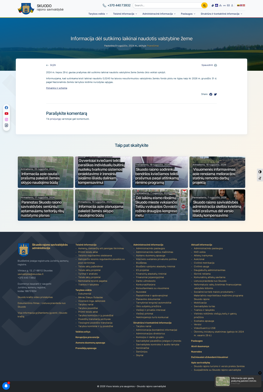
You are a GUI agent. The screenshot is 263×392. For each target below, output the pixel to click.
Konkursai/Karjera (145, 284)
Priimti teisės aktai (88, 252)
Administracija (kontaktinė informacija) (156, 330)
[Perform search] (204, 5)
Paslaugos (187, 13)
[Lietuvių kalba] (238, 5)
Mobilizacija (200, 302)
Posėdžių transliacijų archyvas (94, 319)
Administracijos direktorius (150, 333)
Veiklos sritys (82, 331)
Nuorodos (196, 351)
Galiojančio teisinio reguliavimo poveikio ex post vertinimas (101, 261)
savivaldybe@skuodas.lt (30, 274)
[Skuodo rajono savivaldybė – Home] (26, 8)
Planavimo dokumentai (148, 299)
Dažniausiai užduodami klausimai (209, 357)
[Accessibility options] (224, 5)
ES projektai (142, 270)
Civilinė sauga (201, 266)
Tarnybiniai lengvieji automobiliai (153, 302)
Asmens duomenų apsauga (90, 342)
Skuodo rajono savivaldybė (151, 386)
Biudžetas (141, 262)
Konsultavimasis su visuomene (152, 288)
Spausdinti (207, 65)
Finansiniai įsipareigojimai (150, 277)
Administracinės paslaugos (150, 248)
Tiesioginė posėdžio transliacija (95, 322)
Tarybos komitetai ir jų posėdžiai (95, 326)
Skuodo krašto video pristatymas (35, 297)
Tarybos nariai (85, 304)
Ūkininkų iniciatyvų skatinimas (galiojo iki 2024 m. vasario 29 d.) (219, 333)
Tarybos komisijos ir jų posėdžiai (95, 315)
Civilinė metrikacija (204, 262)
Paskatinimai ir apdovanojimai (152, 295)
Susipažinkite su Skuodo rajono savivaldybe (217, 370)
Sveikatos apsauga (204, 321)
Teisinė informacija (123, 13)
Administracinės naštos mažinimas (154, 252)
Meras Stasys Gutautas (90, 297)
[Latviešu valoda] (244, 5)
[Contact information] (228, 5)
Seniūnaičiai (142, 348)
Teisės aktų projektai (89, 270)
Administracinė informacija (157, 13)
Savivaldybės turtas (204, 306)
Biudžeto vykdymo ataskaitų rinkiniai (155, 266)
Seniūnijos (141, 351)
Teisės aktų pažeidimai (90, 266)
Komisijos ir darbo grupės (150, 337)
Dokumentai (84, 293)
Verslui (197, 324)
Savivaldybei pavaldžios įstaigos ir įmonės (158, 341)
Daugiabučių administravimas (209, 270)
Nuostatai (141, 292)
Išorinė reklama (202, 273)
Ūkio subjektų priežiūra (148, 306)
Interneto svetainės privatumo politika (156, 259)
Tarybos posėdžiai (88, 308)
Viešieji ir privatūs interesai (150, 310)
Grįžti (53, 65)
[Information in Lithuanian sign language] (212, 5)
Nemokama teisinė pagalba (92, 281)
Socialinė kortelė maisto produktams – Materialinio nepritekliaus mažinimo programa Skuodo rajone (218, 296)
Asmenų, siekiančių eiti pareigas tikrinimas (101, 248)
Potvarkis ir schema (56, 88)
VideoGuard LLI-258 (204, 328)
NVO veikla (199, 252)
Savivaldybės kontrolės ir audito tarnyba (157, 344)
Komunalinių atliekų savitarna (209, 277)
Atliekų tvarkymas (203, 255)
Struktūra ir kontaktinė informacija (220, 13)
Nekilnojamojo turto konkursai (152, 317)
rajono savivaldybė (50, 7)
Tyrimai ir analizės (88, 273)
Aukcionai (199, 259)
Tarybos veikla (96, 13)
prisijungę (55, 119)
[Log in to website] (232, 5)
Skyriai (139, 355)
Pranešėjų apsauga (85, 348)
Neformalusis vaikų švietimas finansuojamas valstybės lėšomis (217, 286)
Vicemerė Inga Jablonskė (91, 301)
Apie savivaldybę (200, 362)
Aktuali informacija (201, 244)
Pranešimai (153, 45)
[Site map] (220, 5)
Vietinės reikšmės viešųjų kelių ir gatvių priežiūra (215, 315)
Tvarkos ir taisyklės (88, 284)
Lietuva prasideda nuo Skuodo (210, 281)
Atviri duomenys (200, 346)
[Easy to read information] (216, 5)
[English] (241, 5)
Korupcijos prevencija (87, 337)
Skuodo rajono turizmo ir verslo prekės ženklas (219, 366)
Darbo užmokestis (146, 281)
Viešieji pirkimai (144, 313)
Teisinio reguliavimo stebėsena (95, 255)
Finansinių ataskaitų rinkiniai (151, 273)
